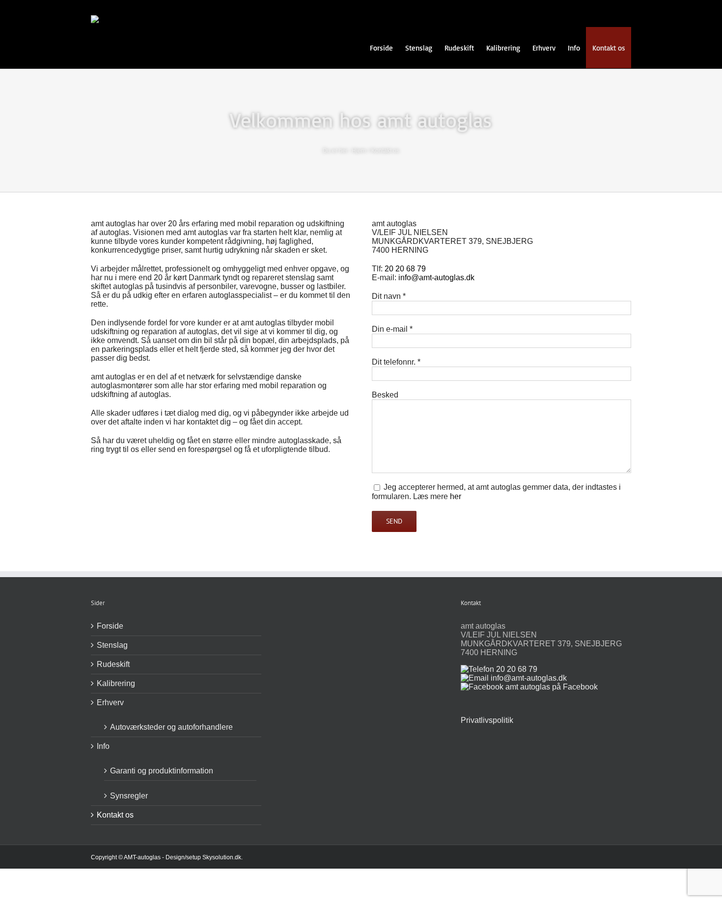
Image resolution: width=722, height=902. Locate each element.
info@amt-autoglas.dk (436, 277)
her (455, 496)
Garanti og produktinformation (161, 771)
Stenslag (112, 645)
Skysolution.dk (221, 857)
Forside (110, 626)
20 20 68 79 (405, 269)
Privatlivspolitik (487, 720)
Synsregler (129, 796)
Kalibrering (116, 683)
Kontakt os (115, 815)
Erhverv (110, 702)
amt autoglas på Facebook (550, 687)
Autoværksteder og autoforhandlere (171, 727)
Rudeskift (113, 664)
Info (103, 746)
